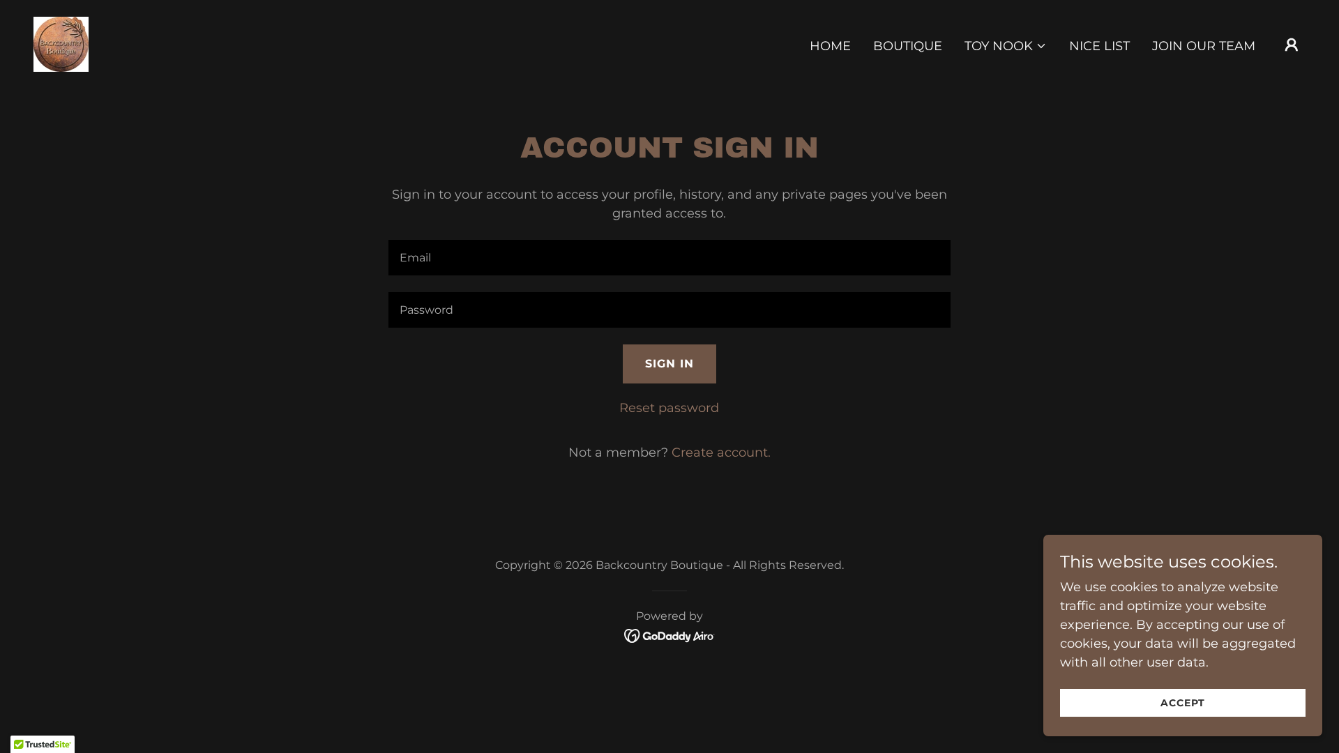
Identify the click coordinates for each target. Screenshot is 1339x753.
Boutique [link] (907, 46)
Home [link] (830, 46)
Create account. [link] (721, 452)
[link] (61, 43)
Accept (1182, 703)
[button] (1005, 46)
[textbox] (669, 257)
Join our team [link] (1203, 46)
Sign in (669, 363)
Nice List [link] (1099, 46)
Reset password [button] (669, 408)
